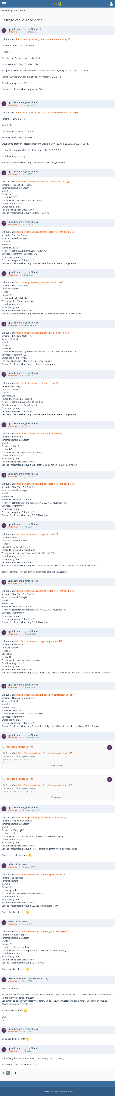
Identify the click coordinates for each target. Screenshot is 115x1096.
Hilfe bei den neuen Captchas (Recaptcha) (28, 978)
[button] (4, 3)
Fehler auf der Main (17, 864)
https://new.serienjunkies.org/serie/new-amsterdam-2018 (43, 694)
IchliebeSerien (14, 32)
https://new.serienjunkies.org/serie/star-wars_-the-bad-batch (44, 231)
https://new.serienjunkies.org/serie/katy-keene (37, 433)
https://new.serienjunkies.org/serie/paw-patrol (37, 641)
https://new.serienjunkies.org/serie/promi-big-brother (40, 332)
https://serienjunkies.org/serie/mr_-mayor (35, 383)
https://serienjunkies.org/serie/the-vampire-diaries (43, 753)
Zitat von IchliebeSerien (18, 747)
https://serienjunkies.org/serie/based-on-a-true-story (41, 39)
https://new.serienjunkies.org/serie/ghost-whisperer (40, 931)
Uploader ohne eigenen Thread (23, 171)
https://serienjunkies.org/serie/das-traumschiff (37, 282)
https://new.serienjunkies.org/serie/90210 (35, 534)
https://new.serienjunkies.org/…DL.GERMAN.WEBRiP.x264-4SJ (46, 112)
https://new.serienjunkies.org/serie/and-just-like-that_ (41, 181)
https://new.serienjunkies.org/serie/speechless (37, 874)
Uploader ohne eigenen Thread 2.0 (24, 29)
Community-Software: (58, 1091)
